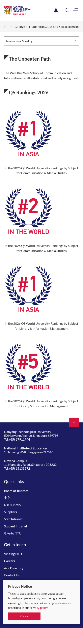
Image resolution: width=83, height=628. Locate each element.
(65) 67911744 (19, 439)
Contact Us (12, 575)
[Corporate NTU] (5, 26)
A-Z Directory (13, 568)
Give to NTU (12, 533)
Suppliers (10, 512)
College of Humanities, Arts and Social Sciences (47, 26)
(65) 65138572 (19, 468)
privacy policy (39, 607)
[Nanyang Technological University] (28, 10)
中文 (7, 498)
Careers (9, 561)
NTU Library (12, 505)
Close (24, 616)
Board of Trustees (16, 491)
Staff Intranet (13, 519)
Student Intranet (15, 526)
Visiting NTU (13, 554)
